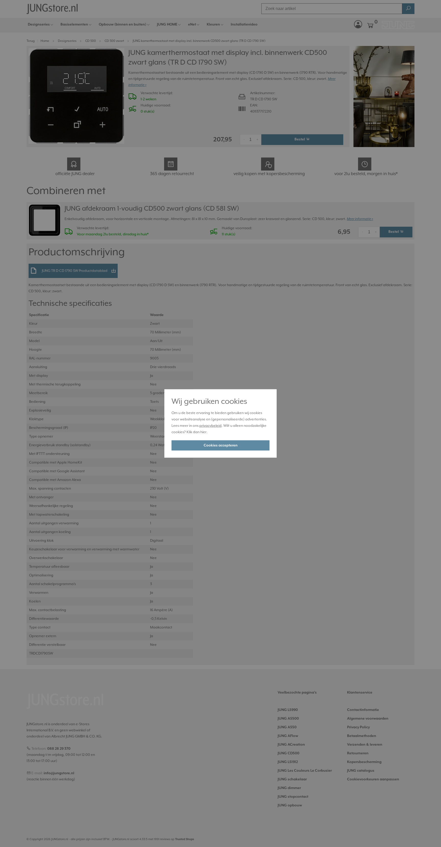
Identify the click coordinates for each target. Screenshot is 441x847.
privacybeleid (210, 426)
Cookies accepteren (221, 445)
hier (203, 432)
